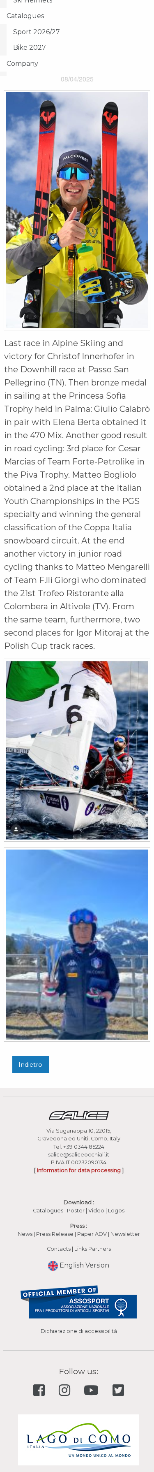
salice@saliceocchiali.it (78, 1155)
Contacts (59, 1249)
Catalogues (25, 16)
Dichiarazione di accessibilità (79, 1331)
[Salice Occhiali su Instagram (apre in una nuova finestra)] (66, 1390)
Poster (76, 1210)
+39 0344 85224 (83, 1147)
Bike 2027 (29, 47)
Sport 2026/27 (36, 32)
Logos (116, 1210)
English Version (83, 1265)
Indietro (30, 1064)
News (25, 1234)
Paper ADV (92, 1234)
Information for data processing (79, 1170)
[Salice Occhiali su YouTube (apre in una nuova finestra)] (93, 1390)
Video (97, 1210)
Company (22, 63)
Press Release (55, 1234)
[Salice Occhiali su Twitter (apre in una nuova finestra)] (118, 1390)
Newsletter (125, 1234)
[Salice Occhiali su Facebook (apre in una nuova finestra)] (40, 1390)
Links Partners (92, 1249)
